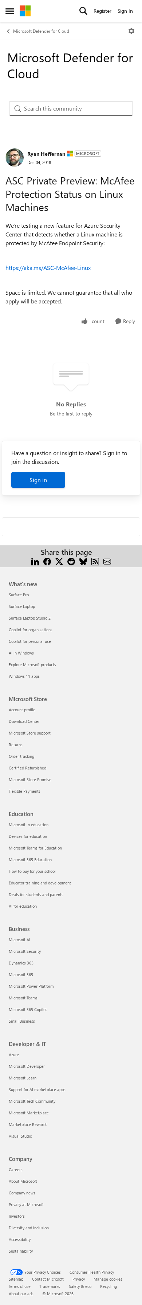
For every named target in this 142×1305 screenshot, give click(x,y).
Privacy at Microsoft (26, 1204)
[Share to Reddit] (71, 561)
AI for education (23, 906)
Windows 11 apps (24, 676)
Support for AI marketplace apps (37, 1089)
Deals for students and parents (36, 894)
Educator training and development (40, 883)
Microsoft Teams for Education (35, 848)
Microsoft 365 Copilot (28, 1009)
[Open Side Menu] (10, 10)
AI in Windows (21, 653)
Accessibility (20, 1239)
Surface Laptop (22, 606)
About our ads (21, 1293)
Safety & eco (80, 1286)
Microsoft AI (19, 939)
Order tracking (21, 756)
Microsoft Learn (22, 1078)
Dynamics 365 (21, 963)
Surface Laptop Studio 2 (30, 618)
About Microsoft (23, 1181)
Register (102, 10)
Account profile (22, 709)
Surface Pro (19, 594)
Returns (16, 744)
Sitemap (16, 1279)
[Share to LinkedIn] (35, 561)
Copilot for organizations (30, 629)
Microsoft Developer (27, 1066)
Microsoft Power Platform (31, 986)
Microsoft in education (28, 824)
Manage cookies (108, 1279)
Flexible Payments (24, 791)
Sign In (125, 10)
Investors (17, 1216)
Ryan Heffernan (46, 153)
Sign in (38, 480)
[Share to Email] (107, 561)
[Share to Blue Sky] (83, 561)
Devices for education (28, 836)
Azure (14, 1054)
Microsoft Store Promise (30, 779)
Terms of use (20, 1286)
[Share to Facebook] (47, 561)
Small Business (22, 1021)
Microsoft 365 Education (30, 859)
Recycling (108, 1286)
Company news (22, 1192)
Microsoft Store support (30, 733)
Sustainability (21, 1251)
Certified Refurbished (27, 768)
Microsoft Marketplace (29, 1112)
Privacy (78, 1279)
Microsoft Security (25, 951)
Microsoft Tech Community (32, 1101)
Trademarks (49, 1286)
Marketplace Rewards (28, 1124)
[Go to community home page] (25, 10)
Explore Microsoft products (32, 664)
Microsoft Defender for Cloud (41, 31)
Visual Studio (20, 1136)
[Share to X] (59, 561)
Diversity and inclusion (29, 1227)
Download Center (24, 721)
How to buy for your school (32, 871)
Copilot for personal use (30, 641)
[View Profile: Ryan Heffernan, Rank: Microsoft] (14, 157)
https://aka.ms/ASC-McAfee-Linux (48, 267)
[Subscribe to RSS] (95, 561)
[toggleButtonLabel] (131, 31)
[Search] (83, 11)
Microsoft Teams (23, 997)
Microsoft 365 (21, 974)
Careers (16, 1169)
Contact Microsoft (48, 1279)
